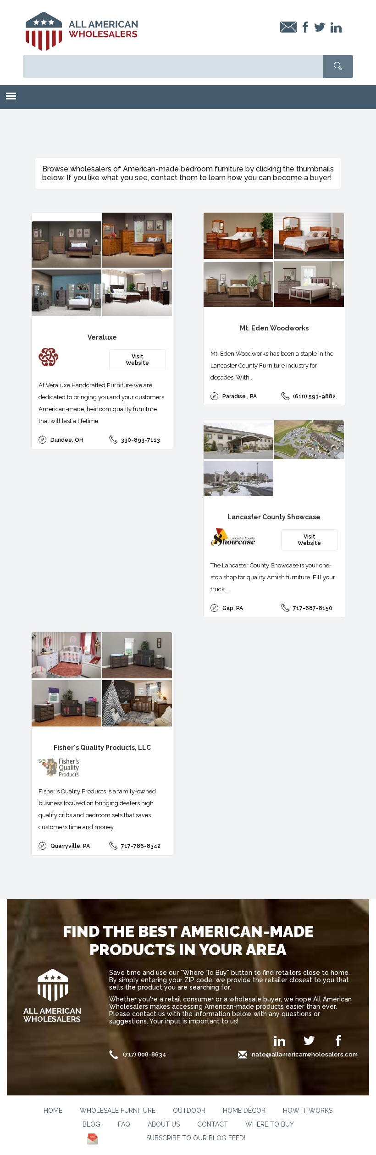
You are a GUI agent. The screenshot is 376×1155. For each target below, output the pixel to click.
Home (53, 1110)
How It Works (307, 1110)
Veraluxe (102, 337)
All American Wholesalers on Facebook (338, 1038)
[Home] (82, 32)
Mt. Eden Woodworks (274, 328)
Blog (91, 1124)
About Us (164, 1124)
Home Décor (244, 1110)
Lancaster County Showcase (274, 517)
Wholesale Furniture (117, 1110)
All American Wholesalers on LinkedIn (279, 1046)
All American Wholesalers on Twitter (309, 1038)
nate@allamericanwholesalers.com (305, 1054)
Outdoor (189, 1110)
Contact (212, 1124)
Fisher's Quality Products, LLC (102, 747)
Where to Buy (269, 1124)
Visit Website (137, 359)
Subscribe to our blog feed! (195, 1138)
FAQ (124, 1124)
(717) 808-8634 (144, 1054)
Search (338, 66)
